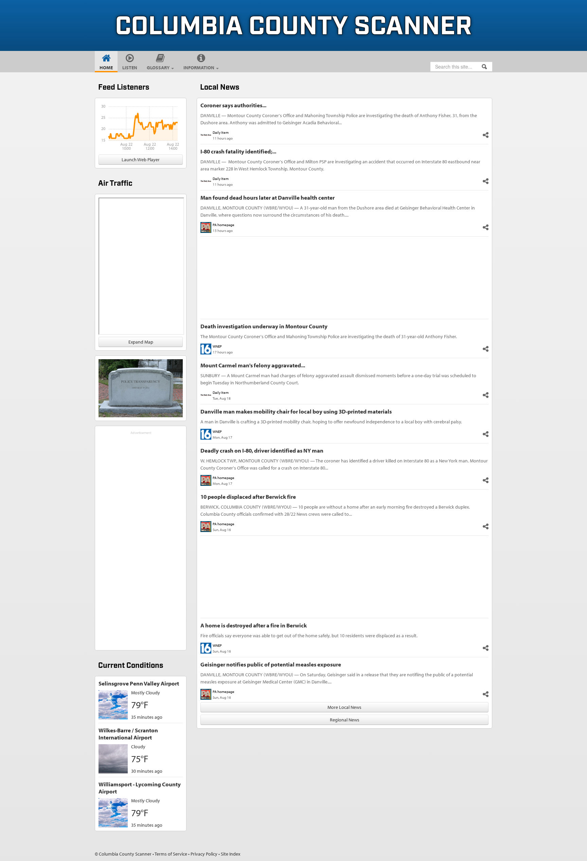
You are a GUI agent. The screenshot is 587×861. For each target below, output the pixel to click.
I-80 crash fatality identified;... (238, 151)
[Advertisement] (141, 538)
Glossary (159, 68)
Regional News (344, 720)
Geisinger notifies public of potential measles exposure (270, 664)
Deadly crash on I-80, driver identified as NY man (261, 450)
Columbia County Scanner (293, 27)
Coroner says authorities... (233, 105)
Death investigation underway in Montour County (263, 326)
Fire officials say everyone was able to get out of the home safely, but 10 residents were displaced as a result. (308, 636)
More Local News (344, 707)
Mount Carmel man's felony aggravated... (252, 365)
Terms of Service (171, 854)
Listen (129, 68)
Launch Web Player (141, 160)
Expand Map (140, 342)
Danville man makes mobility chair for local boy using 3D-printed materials (296, 411)
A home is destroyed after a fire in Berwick (253, 625)
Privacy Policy (204, 854)
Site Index (230, 854)
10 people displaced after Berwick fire (248, 496)
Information (199, 68)
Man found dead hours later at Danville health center (267, 197)
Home (106, 68)
